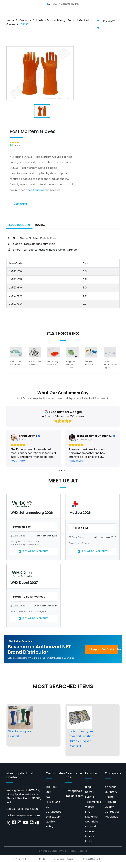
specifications (35, 190)
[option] (17, 358)
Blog (88, 787)
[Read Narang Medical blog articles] (31, 823)
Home (10, 20)
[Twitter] (8, 823)
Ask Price (20, 204)
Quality (109, 807)
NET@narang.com (28, 815)
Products (25, 20)
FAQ (88, 812)
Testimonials (93, 802)
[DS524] (98, 28)
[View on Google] (13, 437)
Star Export (53, 817)
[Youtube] (25, 823)
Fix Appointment (35, 551)
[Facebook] (14, 823)
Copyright (91, 821)
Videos (89, 807)
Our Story (111, 792)
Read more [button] (17, 461)
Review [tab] (40, 225)
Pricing (109, 797)
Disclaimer (92, 817)
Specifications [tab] (19, 225)
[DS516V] (98, 21)
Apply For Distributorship (105, 649)
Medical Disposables (49, 20)
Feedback (111, 817)
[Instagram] (19, 823)
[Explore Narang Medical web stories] (37, 823)
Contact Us (112, 812)
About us (110, 787)
